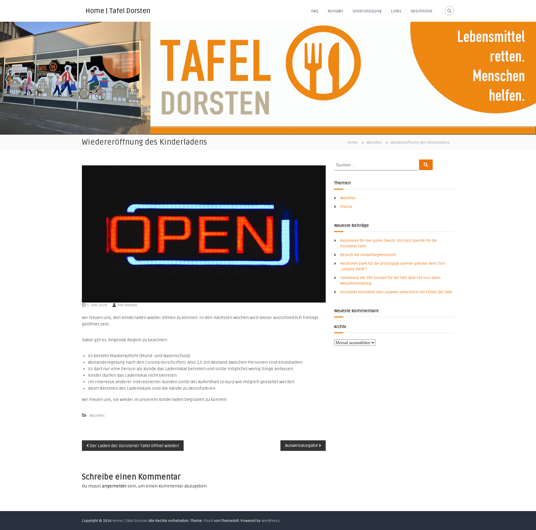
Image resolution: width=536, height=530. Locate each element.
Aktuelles (374, 142)
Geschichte (421, 11)
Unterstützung (367, 11)
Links (396, 11)
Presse (346, 206)
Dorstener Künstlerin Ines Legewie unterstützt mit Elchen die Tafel (396, 292)
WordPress (270, 521)
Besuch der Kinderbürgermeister (368, 255)
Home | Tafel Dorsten (118, 11)
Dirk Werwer (127, 305)
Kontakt (335, 11)
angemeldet (114, 486)
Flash (208, 521)
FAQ (314, 11)
